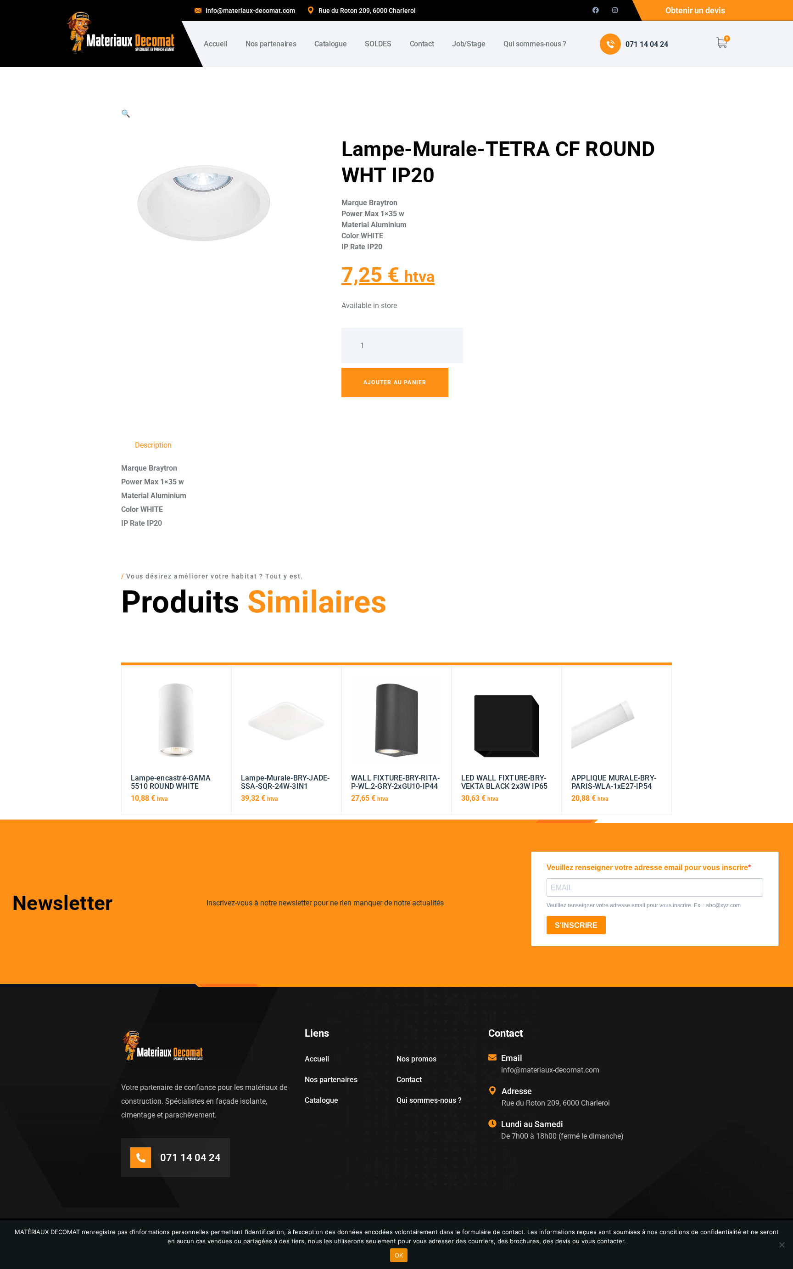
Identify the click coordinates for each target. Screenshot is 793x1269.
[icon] (595, 11)
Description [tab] (153, 445)
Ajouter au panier (394, 382)
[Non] (781, 1244)
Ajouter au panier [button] (176, 724)
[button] (125, 113)
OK (399, 1255)
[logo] (120, 32)
